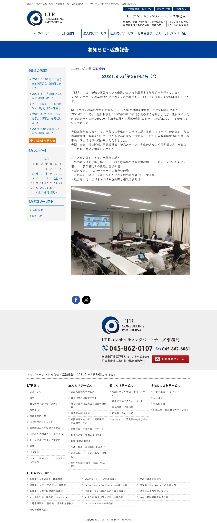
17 (56, 178)
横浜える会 (159, 403)
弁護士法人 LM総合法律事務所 (46, 479)
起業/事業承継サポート (83, 441)
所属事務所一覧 (38, 416)
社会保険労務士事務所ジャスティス (49, 497)
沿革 (32, 397)
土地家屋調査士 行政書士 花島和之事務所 (52, 503)
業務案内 (34, 409)
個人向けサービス (122, 33)
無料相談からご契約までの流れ (46, 428)
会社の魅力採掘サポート (84, 397)
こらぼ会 (158, 397)
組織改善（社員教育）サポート (87, 429)
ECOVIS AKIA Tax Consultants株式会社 (106, 485)
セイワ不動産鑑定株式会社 (154, 497)
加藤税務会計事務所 (150, 479)
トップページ (41, 33)
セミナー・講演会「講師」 (44, 403)
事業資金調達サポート (83, 413)
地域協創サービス (149, 33)
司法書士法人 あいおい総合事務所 (158, 485)
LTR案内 (68, 33)
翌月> (53, 192)
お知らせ (37, 216)
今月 (46, 192)
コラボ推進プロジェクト (166, 391)
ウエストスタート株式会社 (99, 503)
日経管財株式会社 (39, 509)
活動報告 (98, 68)
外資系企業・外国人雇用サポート (88, 435)
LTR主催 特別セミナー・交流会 (171, 409)
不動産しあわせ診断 (122, 413)
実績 (32, 446)
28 (42, 188)
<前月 (39, 192)
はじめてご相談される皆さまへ (46, 434)
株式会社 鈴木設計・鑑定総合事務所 (104, 497)
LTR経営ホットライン (41, 422)
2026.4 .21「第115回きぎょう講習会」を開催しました (46, 118)
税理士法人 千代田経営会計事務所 (48, 485)
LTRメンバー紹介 (176, 33)
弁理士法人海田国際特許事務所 (46, 491)
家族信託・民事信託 (122, 407)
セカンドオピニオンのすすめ (45, 440)
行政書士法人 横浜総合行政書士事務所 (105, 491)
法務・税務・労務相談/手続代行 (88, 447)
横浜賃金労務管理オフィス (154, 491)
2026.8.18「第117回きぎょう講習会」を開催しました (47, 83)
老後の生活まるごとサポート (127, 401)
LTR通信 (34, 452)
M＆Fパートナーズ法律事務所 (101, 479)
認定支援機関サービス (83, 391)
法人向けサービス (95, 33)
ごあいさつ (36, 391)
